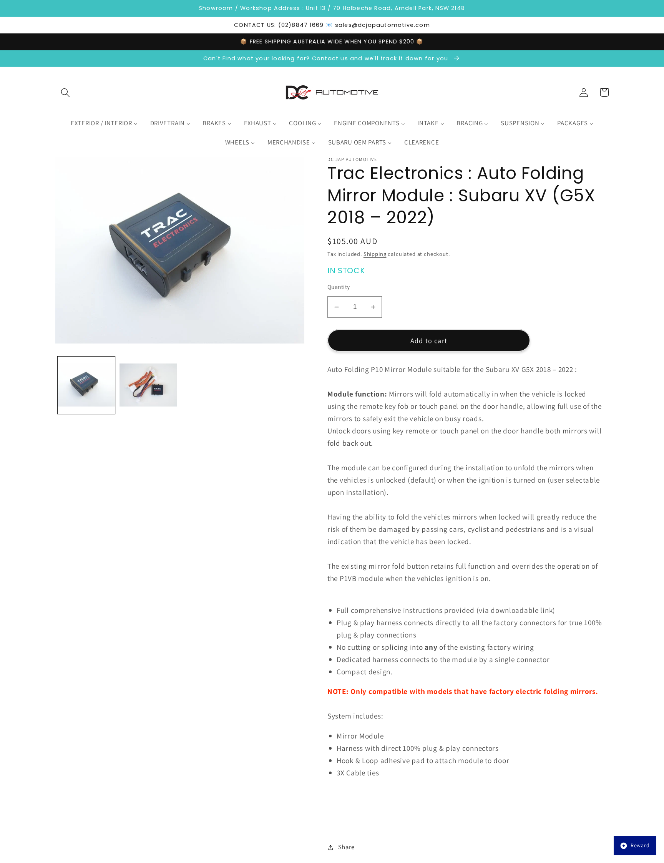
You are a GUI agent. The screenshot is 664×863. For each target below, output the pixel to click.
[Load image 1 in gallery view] (86, 385)
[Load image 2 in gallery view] (148, 385)
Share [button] (346, 847)
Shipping (375, 253)
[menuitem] (104, 123)
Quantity (338, 286)
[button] (65, 92)
